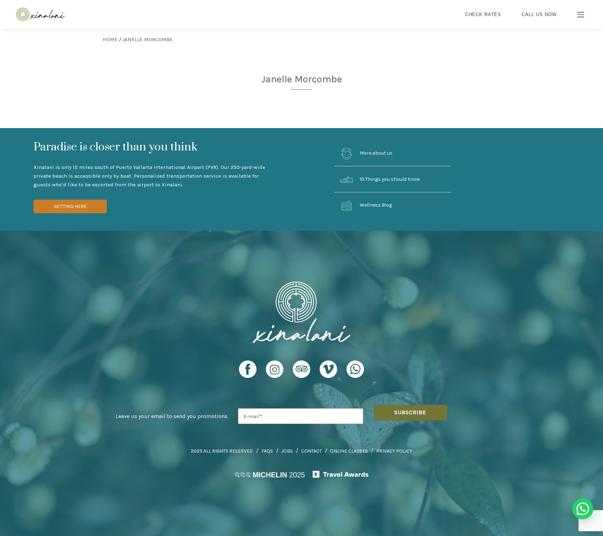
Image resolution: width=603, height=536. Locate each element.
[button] (582, 508)
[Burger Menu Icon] (581, 15)
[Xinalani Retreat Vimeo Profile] (328, 372)
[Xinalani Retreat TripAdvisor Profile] (301, 372)
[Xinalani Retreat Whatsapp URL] (355, 369)
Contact (311, 451)
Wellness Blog (375, 205)
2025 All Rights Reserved (222, 451)
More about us (376, 153)
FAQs (267, 451)
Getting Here (70, 206)
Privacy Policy (394, 451)
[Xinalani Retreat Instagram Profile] (274, 372)
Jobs (287, 451)
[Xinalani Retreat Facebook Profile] (247, 372)
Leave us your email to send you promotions (172, 416)
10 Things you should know (389, 179)
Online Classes (349, 451)
